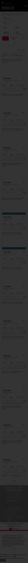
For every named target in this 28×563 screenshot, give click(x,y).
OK (15, 556)
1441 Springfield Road (8, 393)
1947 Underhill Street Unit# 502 (10, 115)
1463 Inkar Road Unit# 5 (9, 289)
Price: (6, 18)
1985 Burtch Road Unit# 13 (9, 323)
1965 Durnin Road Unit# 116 (10, 150)
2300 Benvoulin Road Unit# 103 (10, 358)
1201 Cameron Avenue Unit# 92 (10, 81)
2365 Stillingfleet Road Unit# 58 (10, 185)
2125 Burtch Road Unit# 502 (10, 462)
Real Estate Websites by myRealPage (14, 526)
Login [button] (23, 50)
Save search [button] (5, 38)
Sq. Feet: (18, 33)
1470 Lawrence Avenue (8, 427)
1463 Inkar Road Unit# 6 (9, 254)
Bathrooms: (17, 28)
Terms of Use (10, 556)
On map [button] (22, 38)
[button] (2, 504)
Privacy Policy (17, 524)
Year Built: (6, 33)
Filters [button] (14, 43)
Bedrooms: (5, 28)
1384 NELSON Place (8, 219)
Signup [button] (18, 50)
